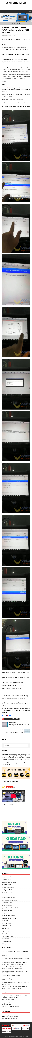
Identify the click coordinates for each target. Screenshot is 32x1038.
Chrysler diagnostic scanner (8, 897)
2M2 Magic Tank (14, 1006)
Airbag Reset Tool (6, 877)
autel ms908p (14, 718)
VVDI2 (10, 996)
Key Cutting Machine (7, 910)
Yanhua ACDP (13, 999)
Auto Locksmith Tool (7, 879)
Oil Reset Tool (5, 928)
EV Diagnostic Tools (7, 902)
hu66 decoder (5, 1001)
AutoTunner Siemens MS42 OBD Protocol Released (15, 951)
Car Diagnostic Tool (7, 890)
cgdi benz (4, 1006)
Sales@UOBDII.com (10, 1015)
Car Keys (4, 895)
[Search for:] (16, 745)
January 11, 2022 (7, 35)
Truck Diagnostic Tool (7, 936)
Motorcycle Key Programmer (9, 918)
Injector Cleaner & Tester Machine (10, 908)
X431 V (8, 1006)
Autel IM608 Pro (16, 996)
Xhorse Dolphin (8, 1008)
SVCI (3, 1008)
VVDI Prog (4, 997)
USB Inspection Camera (8, 944)
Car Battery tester (6, 884)
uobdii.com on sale (6, 941)
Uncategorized (5, 938)
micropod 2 (4, 1003)
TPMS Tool (4, 933)
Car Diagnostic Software (8, 887)
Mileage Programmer (7, 913)
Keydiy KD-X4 (5, 996)
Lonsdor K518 (23, 996)
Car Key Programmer (7, 892)
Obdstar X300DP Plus (12, 997)
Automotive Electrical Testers (9, 882)
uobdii (14, 35)
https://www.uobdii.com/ (13, 1016)
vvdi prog (4, 1004)
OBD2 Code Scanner (7, 923)
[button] (30, 11)
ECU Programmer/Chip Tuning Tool (10, 900)
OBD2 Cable (5, 920)
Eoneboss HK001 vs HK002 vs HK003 (11, 975)
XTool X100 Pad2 (6, 999)
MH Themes (25, 1036)
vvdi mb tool (11, 1003)
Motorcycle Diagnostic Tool (9, 915)
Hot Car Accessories (7, 905)
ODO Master (15, 1008)
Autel (7, 718)
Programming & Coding (7, 931)
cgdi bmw (8, 1004)
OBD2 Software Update (8, 926)
